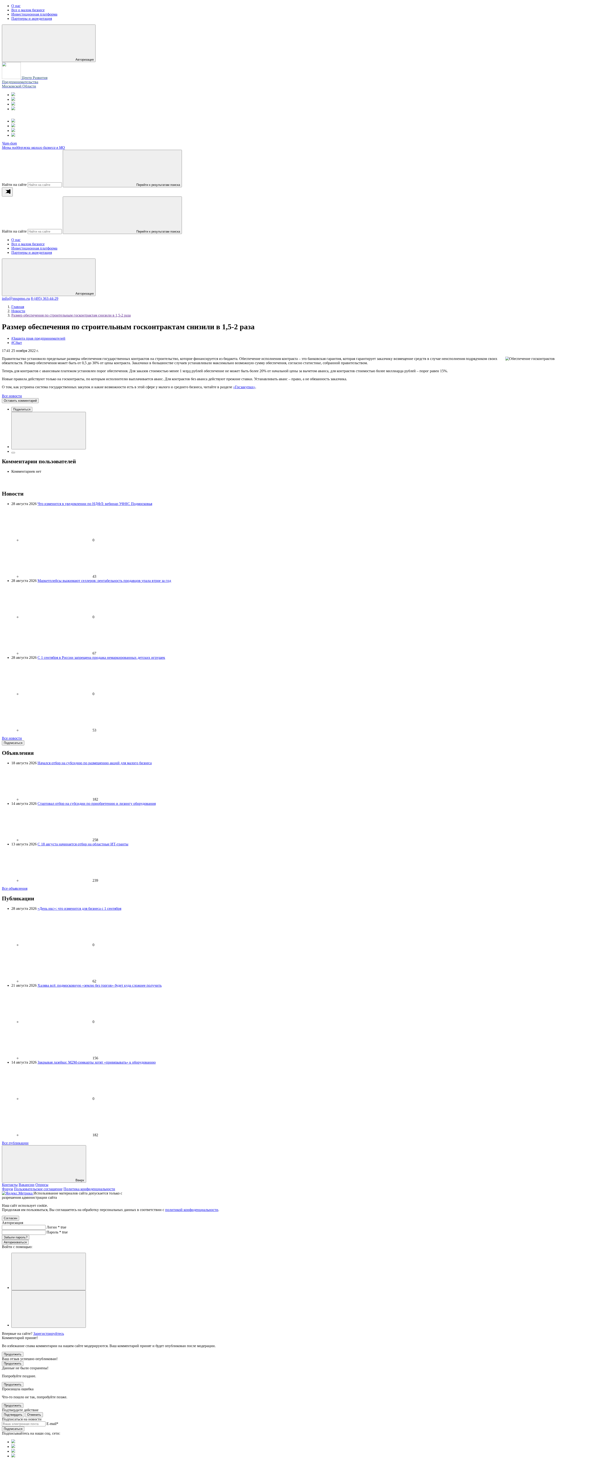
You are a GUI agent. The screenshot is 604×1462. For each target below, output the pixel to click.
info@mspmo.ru (16, 298)
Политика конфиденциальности (89, 1189)
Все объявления (14, 888)
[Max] (13, 99)
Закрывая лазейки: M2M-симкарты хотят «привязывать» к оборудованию (97, 1062)
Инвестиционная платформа (34, 248)
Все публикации (15, 1143)
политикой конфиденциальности (191, 1210)
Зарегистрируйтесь (48, 1334)
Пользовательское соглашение (38, 1189)
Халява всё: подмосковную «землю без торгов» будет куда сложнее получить (100, 985)
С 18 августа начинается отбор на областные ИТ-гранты (83, 844)
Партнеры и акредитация (31, 253)
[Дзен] (13, 109)
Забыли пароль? (15, 1237)
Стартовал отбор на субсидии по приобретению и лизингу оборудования (97, 804)
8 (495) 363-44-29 (44, 299)
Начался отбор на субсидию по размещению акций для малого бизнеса (95, 763)
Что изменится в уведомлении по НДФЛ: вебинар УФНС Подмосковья (95, 504)
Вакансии (26, 1185)
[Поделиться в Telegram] (13, 452)
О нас (16, 240)
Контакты (10, 1185)
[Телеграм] (13, 95)
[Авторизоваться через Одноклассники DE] (48, 1271)
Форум (7, 1189)
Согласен (10, 1218)
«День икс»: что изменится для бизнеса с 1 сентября (79, 908)
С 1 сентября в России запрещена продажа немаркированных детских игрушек (101, 658)
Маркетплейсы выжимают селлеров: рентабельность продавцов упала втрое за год (104, 581)
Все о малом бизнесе (28, 244)
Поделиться (21, 409)
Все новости (12, 396)
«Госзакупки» (244, 387)
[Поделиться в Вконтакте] (48, 430)
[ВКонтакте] (13, 104)
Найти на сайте (14, 185)
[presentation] (7, 191)
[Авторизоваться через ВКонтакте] (48, 1309)
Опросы (41, 1185)
